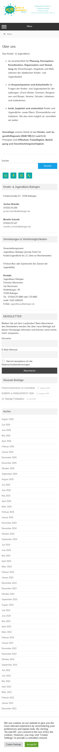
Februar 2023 (8, 637)
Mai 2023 (6, 621)
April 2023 (6, 626)
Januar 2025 (7, 517)
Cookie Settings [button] (13, 744)
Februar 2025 (8, 512)
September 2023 (9, 599)
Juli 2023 (6, 610)
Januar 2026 (7, 452)
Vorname (6, 338)
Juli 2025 (6, 485)
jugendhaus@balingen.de (22, 304)
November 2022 (9, 654)
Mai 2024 (6, 555)
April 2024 (6, 561)
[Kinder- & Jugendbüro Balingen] (29, 16)
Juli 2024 (6, 545)
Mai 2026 (6, 435)
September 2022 (9, 665)
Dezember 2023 (9, 583)
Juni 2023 (6, 616)
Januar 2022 (7, 703)
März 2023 (7, 632)
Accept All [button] (31, 744)
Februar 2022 (8, 697)
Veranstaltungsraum (13, 248)
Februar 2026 (8, 446)
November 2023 (9, 588)
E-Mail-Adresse (10, 349)
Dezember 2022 (9, 648)
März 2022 (7, 692)
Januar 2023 (7, 643)
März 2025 (7, 506)
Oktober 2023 (8, 594)
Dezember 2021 (9, 708)
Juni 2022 (6, 675)
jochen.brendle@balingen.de (16, 211)
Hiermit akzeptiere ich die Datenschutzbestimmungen (17, 363)
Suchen (5, 160)
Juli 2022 (6, 670)
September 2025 (9, 474)
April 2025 (6, 501)
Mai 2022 (6, 681)
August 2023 (8, 605)
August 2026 (8, 419)
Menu (29, 26)
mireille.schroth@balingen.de (17, 226)
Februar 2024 (8, 572)
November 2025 (9, 463)
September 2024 (9, 539)
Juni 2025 (6, 490)
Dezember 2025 (9, 457)
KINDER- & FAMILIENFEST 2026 (18, 393)
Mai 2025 (6, 495)
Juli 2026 (6, 424)
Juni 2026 (6, 430)
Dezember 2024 (9, 523)
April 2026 (6, 441)
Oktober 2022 (8, 659)
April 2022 (6, 686)
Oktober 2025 (8, 468)
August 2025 (8, 479)
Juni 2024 (6, 550)
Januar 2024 (7, 577)
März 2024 (7, 566)
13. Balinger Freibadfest (13, 399)
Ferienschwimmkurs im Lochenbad (18, 388)
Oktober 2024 (8, 534)
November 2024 (9, 528)
